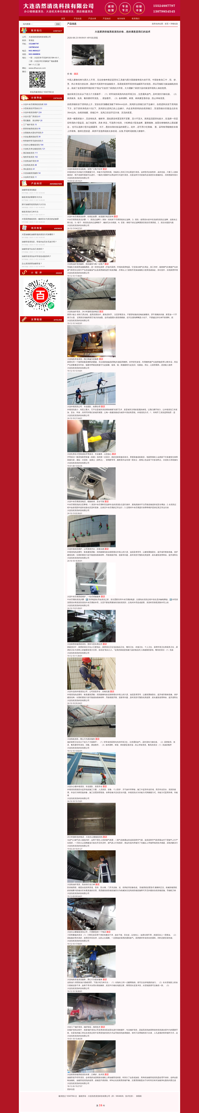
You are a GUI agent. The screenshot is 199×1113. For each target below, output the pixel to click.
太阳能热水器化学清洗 (32, 132)
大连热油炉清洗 (29, 161)
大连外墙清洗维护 (30, 112)
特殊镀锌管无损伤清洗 (32, 140)
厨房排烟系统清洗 (30, 128)
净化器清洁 (27, 169)
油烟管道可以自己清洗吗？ (33, 249)
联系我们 (136, 18)
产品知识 (107, 18)
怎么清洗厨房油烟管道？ (32, 263)
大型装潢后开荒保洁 (31, 108)
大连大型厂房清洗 (30, 116)
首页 (63, 18)
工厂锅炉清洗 (28, 124)
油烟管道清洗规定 (29, 190)
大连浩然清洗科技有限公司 (78, 178)
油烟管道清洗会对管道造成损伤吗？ (36, 256)
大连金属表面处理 (30, 136)
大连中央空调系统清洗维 (33, 104)
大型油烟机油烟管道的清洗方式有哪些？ (38, 234)
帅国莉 (139, 1096)
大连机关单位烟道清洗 (32, 149)
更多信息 (71, 1089)
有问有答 (121, 18)
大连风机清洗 (28, 165)
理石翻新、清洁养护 (31, 120)
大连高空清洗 (28, 177)
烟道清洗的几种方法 (30, 211)
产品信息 (78, 18)
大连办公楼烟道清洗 (31, 144)
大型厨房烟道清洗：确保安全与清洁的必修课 (40, 219)
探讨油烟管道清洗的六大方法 (34, 204)
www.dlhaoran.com (37, 68)
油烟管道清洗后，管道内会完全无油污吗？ (39, 241)
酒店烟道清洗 (28, 153)
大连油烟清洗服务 (30, 173)
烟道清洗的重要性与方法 (32, 197)
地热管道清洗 (28, 157)
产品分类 (92, 18)
